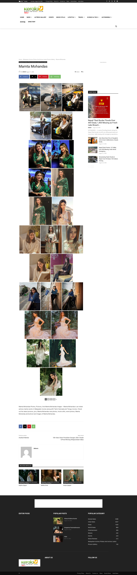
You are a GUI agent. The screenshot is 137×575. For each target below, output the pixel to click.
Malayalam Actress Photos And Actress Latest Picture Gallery (39, 59)
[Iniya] (58, 539)
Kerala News (107, 573)
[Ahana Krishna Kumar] (58, 521)
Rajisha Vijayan (23, 485)
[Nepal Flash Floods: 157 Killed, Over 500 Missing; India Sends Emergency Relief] (92, 150)
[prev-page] (89, 166)
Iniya (65, 536)
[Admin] (20, 72)
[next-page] (92, 166)
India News (115, 573)
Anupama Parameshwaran (72, 527)
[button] (116, 26)
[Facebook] (107, 1)
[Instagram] (109, 1)
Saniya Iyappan (67, 485)
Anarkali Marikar (24, 438)
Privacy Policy (80, 573)
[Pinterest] (29, 426)
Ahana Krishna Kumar (70, 518)
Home (20, 59)
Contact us (95, 573)
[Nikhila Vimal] (51, 477)
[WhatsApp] (33, 426)
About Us (88, 573)
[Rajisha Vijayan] (29, 477)
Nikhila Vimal (44, 485)
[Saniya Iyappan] (73, 477)
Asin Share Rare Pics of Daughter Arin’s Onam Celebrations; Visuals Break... (108, 140)
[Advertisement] (82, 9)
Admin (24, 71)
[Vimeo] (115, 1)
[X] (112, 1)
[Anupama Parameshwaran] (58, 530)
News (101, 573)
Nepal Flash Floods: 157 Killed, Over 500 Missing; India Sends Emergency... (107, 149)
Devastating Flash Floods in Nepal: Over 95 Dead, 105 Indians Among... (108, 158)
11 (54, 399)
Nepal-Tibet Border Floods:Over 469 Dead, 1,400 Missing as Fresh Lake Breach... (102, 122)
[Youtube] (117, 1)
